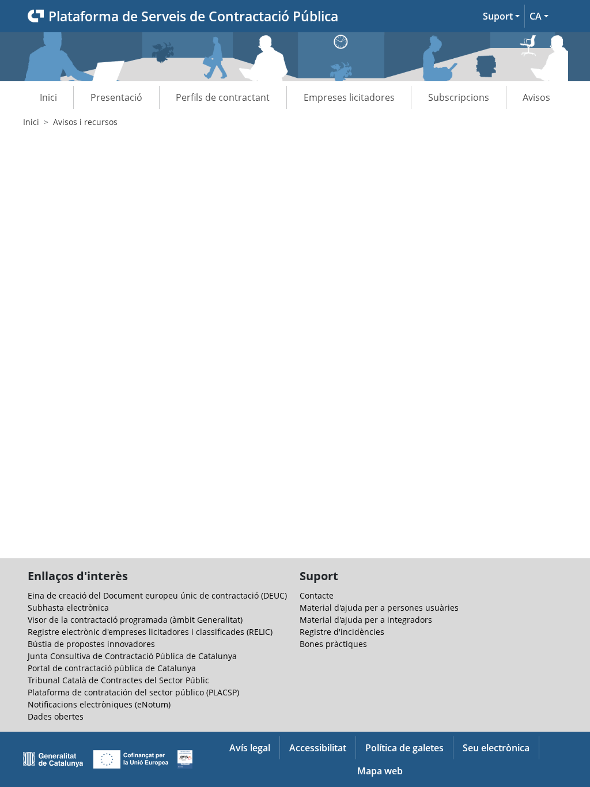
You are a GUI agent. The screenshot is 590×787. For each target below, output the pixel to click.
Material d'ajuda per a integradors (366, 619)
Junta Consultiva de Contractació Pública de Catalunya (132, 655)
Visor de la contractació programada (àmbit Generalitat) (135, 619)
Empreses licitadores (349, 97)
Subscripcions (458, 97)
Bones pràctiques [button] (333, 643)
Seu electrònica (496, 747)
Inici (48, 97)
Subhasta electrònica (68, 607)
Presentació (116, 97)
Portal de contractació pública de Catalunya (112, 668)
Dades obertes (56, 716)
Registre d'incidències (342, 631)
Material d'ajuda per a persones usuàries (379, 607)
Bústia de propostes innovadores (91, 643)
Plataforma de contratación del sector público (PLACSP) (133, 692)
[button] (501, 16)
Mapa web (380, 771)
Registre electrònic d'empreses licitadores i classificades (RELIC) (150, 631)
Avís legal (249, 747)
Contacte (317, 595)
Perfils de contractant (223, 97)
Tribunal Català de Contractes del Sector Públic (118, 680)
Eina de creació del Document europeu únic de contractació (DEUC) (157, 595)
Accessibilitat (317, 747)
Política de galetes (404, 747)
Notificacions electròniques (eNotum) (99, 704)
